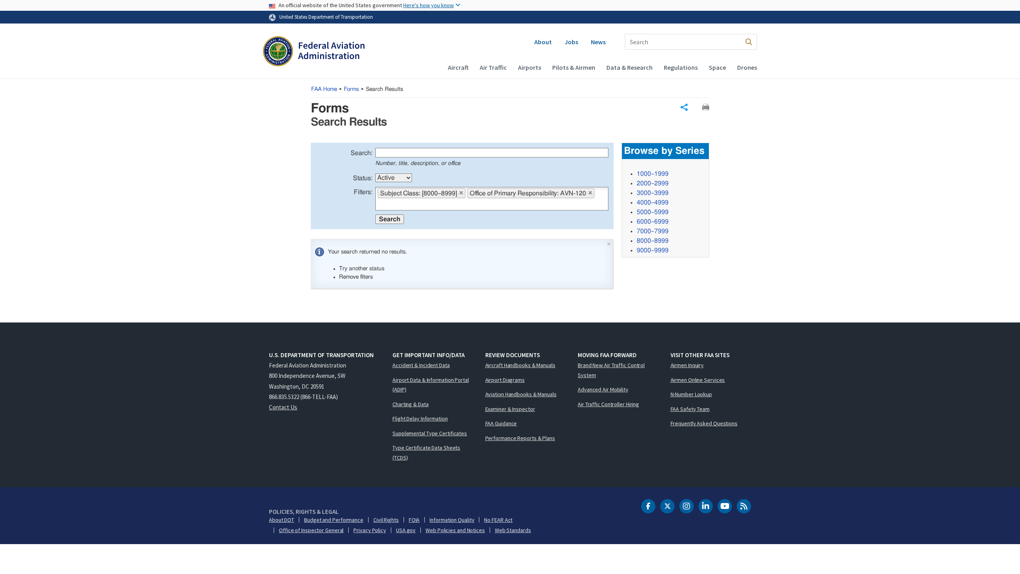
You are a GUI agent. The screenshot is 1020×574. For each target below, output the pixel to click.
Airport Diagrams (505, 379)
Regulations (681, 67)
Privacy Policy (369, 530)
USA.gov (406, 530)
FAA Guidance (501, 423)
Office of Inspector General (311, 530)
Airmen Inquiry (687, 365)
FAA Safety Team (690, 409)
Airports (529, 67)
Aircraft (458, 67)
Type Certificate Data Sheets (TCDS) (426, 452)
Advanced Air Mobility (603, 389)
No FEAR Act (498, 520)
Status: (363, 178)
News (598, 42)
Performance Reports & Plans (520, 438)
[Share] (684, 107)
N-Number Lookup (691, 394)
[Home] (314, 52)
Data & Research (629, 67)
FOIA (414, 520)
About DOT (281, 520)
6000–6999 (653, 221)
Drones (747, 67)
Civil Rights (386, 520)
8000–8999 (653, 241)
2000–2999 (653, 183)
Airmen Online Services (698, 379)
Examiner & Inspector (510, 409)
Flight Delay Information (420, 418)
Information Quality (452, 520)
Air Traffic (493, 67)
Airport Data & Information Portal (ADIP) (430, 384)
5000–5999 (653, 212)
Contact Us (283, 407)
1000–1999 (653, 174)
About (543, 42)
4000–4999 (653, 202)
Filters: (363, 192)
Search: (362, 153)
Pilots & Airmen (573, 67)
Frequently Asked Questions (704, 423)
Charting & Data (410, 404)
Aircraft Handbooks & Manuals (520, 365)
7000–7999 (653, 231)
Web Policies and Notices (455, 530)
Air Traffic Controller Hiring (608, 404)
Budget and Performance (333, 520)
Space (717, 67)
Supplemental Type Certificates (429, 433)
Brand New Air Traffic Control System (611, 370)
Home (324, 89)
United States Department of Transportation (326, 17)
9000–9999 (653, 250)
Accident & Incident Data (421, 365)
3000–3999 (653, 193)
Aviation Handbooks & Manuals (521, 394)
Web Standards (513, 530)
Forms (351, 89)
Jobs (571, 42)
